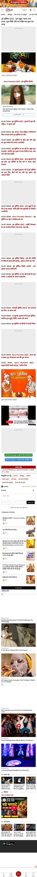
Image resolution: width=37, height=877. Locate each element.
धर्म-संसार (13, 479)
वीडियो (6, 792)
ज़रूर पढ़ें (6, 774)
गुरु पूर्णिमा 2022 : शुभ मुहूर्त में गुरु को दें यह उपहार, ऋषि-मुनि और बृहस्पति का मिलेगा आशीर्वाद (18, 208)
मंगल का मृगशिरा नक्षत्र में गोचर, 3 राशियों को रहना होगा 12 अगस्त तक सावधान (6, 787)
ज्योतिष (28, 476)
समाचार (3, 14)
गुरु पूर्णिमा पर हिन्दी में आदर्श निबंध (23, 323)
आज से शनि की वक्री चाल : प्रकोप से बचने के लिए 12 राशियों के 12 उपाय (18, 471)
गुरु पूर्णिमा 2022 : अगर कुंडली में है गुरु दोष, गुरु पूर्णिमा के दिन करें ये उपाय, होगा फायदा (18, 162)
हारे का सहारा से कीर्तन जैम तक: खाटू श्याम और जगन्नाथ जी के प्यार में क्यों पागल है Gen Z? (6, 834)
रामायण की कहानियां (7, 482)
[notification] (34, 9)
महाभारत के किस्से (23, 479)
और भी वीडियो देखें (7, 795)
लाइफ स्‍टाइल (5, 479)
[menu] (2, 10)
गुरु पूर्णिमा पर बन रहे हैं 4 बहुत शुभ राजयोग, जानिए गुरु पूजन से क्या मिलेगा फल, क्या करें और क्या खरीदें (18, 151)
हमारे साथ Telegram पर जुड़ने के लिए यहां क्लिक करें (18, 460)
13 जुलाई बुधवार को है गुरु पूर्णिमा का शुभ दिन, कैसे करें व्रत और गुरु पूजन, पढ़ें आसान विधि (18, 172)
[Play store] (31, 9)
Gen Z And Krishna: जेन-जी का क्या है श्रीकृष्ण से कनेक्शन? (19, 834)
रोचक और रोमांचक (20, 482)
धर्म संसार (7, 822)
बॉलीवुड (10, 14)
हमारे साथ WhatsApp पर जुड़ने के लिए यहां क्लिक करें (18, 455)
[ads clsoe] (36, 867)
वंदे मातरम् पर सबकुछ (20, 14)
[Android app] (9, 844)
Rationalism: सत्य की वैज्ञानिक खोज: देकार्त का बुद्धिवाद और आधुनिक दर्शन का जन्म (19, 787)
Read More (9, 421)
